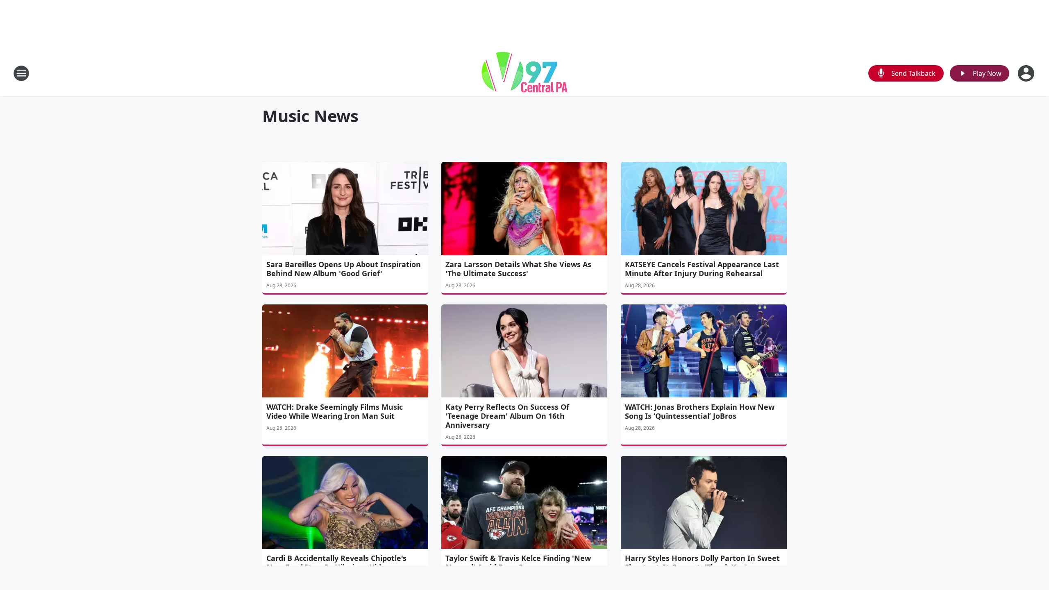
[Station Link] (524, 73)
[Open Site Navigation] (21, 73)
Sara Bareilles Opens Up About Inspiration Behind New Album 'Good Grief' (343, 269)
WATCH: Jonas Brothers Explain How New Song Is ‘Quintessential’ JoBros (699, 411)
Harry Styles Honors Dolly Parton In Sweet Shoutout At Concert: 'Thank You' (702, 563)
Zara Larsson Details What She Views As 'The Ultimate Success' (518, 269)
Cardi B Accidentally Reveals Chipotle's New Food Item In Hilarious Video (336, 563)
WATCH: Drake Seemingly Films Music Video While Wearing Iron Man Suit (334, 411)
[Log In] (1027, 73)
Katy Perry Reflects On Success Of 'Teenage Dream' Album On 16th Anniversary (507, 415)
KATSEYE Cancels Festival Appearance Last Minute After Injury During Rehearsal (702, 269)
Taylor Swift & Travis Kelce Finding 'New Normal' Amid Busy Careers (518, 563)
